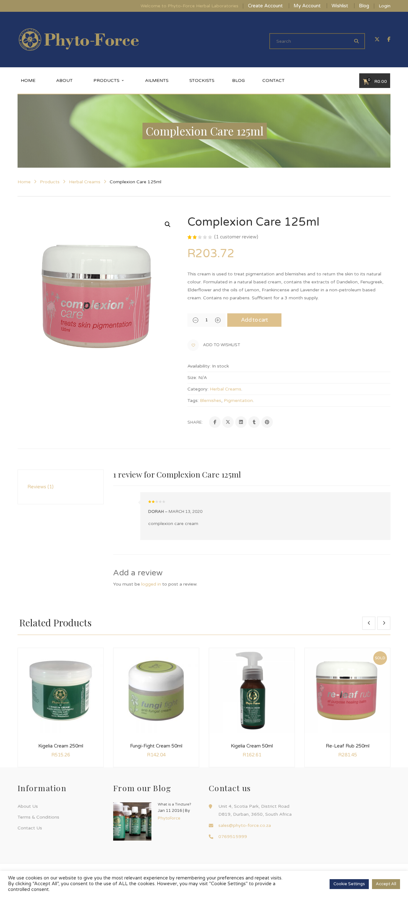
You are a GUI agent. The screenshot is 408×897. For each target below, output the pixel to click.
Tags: (193, 400)
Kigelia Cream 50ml (252, 746)
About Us (28, 806)
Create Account (265, 6)
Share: (195, 422)
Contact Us (30, 828)
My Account (307, 6)
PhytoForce (169, 818)
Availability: (199, 366)
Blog (364, 6)
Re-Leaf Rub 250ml (347, 746)
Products (50, 182)
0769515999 (232, 836)
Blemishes (210, 400)
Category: (197, 389)
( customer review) (236, 237)
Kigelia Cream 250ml (60, 746)
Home (24, 182)
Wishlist (340, 6)
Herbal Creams (84, 182)
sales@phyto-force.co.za (244, 825)
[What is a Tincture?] (132, 821)
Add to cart (254, 320)
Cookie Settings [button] (349, 883)
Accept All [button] (386, 883)
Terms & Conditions (38, 817)
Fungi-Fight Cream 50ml (156, 746)
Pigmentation (238, 400)
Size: (192, 377)
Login (384, 6)
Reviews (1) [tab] (40, 487)
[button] (167, 224)
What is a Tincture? (174, 804)
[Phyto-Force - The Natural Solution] (79, 39)
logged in (151, 584)
